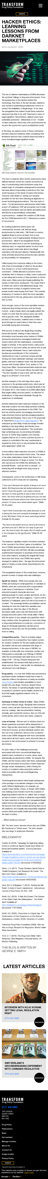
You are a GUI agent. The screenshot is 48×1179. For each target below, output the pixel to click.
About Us (6, 1146)
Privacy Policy (8, 1158)
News (4, 1133)
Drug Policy (7, 1125)
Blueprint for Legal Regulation (26, 421)
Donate (22, 14)
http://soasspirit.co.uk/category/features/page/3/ (22, 905)
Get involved (7, 1137)
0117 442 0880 (9, 1107)
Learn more (29, 1172)
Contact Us (7, 1150)
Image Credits (8, 1154)
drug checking (8, 682)
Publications (7, 1129)
